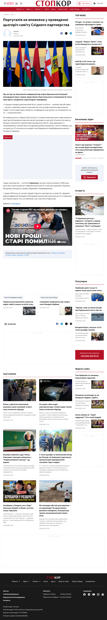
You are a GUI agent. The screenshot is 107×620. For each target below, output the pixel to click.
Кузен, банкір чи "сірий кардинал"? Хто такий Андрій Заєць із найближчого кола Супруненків (88, 419)
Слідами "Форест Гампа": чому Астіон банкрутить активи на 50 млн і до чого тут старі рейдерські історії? (89, 45)
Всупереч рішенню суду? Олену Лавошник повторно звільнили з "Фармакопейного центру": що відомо (17, 458)
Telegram (55, 253)
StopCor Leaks (62, 9)
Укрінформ (15, 203)
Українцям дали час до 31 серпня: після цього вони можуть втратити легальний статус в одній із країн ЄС (89, 292)
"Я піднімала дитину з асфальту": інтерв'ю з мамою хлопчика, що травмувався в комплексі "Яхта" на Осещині (87, 222)
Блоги (47, 9)
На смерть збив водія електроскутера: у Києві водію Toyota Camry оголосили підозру (55, 407)
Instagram (19, 255)
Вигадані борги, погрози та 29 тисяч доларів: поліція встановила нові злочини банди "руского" (89, 331)
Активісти (6, 600)
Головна (6, 14)
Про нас (6, 591)
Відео (28, 9)
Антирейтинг (86, 9)
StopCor (16, 32)
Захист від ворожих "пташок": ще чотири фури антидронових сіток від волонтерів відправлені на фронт (89, 149)
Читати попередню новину (13, 297)
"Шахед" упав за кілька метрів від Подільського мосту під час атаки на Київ (88, 310)
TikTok (26, 255)
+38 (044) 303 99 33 (89, 356)
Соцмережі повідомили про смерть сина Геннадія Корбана (55, 303)
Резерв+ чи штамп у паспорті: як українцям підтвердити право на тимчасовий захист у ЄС (89, 24)
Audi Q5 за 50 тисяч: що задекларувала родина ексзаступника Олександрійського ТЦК (85, 65)
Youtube (7, 255)
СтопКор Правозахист (11, 594)
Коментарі (12, 324)
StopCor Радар (75, 9)
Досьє (53, 9)
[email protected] (21, 616)
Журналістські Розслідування (14, 597)
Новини (37, 9)
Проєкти (19, 9)
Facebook (61, 253)
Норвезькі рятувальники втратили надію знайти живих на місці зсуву (18, 303)
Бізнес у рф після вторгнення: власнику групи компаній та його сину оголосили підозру (17, 407)
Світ (12, 14)
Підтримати (86, 3)
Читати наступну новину (49, 297)
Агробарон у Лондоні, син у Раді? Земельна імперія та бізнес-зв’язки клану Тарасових (18, 508)
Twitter (13, 255)
